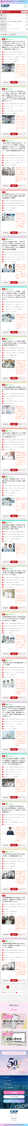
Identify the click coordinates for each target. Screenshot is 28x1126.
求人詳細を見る (6, 82)
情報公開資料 (14, 1118)
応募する (14, 82)
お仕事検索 (14, 1092)
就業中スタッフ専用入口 (14, 1101)
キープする (23, 82)
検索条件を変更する (8, 992)
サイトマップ (14, 1120)
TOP (1, 9)
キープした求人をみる (22, 992)
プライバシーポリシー (14, 1116)
